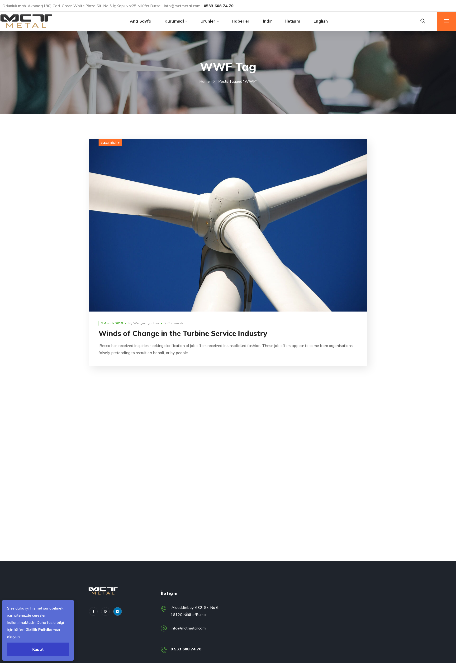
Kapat (38, 649)
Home (204, 81)
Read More (228, 225)
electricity (110, 142)
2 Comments (174, 323)
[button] (422, 21)
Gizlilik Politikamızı (42, 629)
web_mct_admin (146, 323)
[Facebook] (93, 611)
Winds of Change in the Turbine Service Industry (183, 333)
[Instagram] (105, 611)
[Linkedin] (117, 611)
